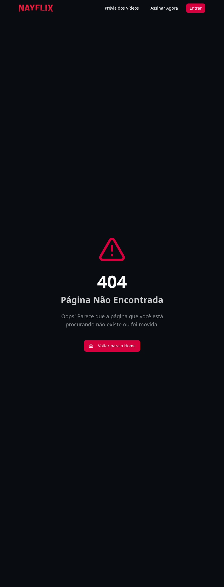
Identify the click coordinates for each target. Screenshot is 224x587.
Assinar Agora (164, 8)
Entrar (196, 8)
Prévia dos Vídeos (122, 8)
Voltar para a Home (117, 345)
